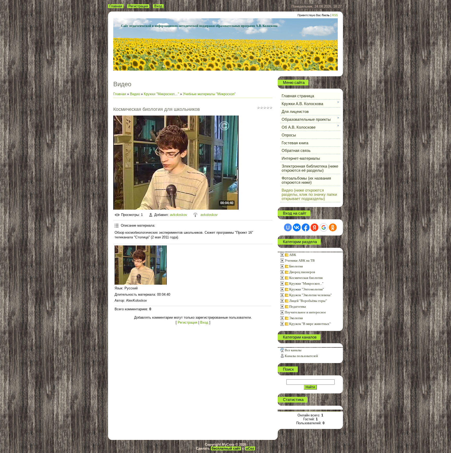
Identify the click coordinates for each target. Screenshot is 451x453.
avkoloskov (178, 215)
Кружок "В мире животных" (310, 324)
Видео (135, 94)
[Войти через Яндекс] (314, 227)
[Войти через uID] (288, 227)
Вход (158, 6)
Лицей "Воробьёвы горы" (308, 301)
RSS (335, 15)
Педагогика (297, 306)
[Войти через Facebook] (306, 227)
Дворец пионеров (302, 272)
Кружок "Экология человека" (310, 295)
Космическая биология (306, 278)
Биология (296, 266)
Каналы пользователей (301, 356)
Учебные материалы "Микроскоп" (209, 94)
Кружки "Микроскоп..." (161, 94)
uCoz (250, 448)
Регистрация (138, 6)
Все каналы (293, 350)
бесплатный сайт (226, 448)
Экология (296, 318)
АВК (292, 255)
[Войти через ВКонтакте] (297, 227)
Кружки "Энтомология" (306, 289)
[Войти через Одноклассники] (333, 227)
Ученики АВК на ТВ (300, 260)
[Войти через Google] (323, 227)
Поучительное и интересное (305, 312)
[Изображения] (141, 265)
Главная (115, 6)
